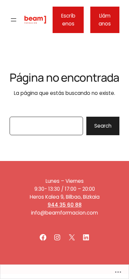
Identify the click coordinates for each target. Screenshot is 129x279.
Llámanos (105, 19)
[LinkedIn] (86, 237)
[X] (72, 237)
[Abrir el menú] (14, 20)
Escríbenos (68, 19)
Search (102, 125)
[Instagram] (57, 237)
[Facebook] (43, 237)
